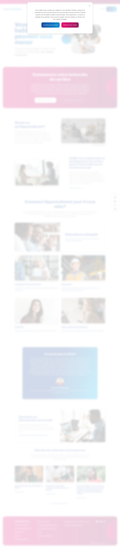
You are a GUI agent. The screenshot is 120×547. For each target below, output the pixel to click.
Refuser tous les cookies (70, 25)
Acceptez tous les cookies (50, 25)
